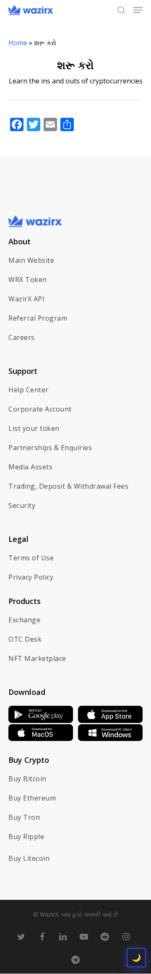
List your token (34, 428)
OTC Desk (25, 639)
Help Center (28, 389)
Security (21, 505)
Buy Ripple (26, 836)
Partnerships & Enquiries (50, 447)
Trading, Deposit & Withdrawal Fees (68, 486)
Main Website (31, 260)
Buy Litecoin (28, 858)
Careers (21, 337)
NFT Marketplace (37, 658)
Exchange (24, 619)
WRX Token (27, 279)
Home (17, 42)
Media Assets (30, 466)
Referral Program (37, 318)
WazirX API (26, 298)
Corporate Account (40, 409)
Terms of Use (31, 557)
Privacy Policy (30, 577)
